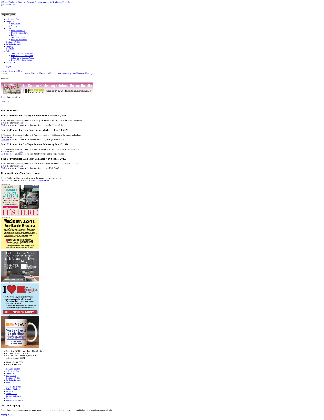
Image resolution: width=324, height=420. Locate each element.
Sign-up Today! (7, 414)
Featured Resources (19, 40)
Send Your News (18, 37)
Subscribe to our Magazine (22, 53)
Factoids (14, 35)
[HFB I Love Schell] (20, 314)
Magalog (9, 46)
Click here (5, 125)
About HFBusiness (13, 387)
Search (27, 73)
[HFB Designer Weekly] (20, 281)
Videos (14, 26)
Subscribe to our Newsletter (22, 56)
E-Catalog (10, 49)
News (8, 28)
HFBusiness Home (13, 369)
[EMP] (20, 216)
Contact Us (10, 62)
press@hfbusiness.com (40, 180)
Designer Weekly (13, 42)
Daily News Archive (19, 33)
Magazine (10, 21)
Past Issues (15, 24)
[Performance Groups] (20, 249)
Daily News (11, 376)
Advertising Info (12, 19)
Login (8, 67)
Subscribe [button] (5, 101)
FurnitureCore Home (14, 400)
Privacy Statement (13, 396)
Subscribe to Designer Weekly (23, 58)
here (21, 123)
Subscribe (10, 51)
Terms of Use (11, 394)
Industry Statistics (18, 30)
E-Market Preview (13, 44)
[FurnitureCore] (16, 13)
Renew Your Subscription (21, 60)
